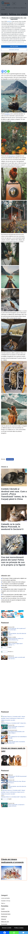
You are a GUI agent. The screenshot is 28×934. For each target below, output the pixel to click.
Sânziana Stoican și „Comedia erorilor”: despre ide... (13, 723)
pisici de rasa (10, 459)
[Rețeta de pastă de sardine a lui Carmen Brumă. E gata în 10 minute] (4, 639)
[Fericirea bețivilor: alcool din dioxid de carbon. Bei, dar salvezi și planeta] (4, 633)
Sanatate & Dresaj (5, 900)
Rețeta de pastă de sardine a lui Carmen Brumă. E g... (15, 639)
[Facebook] (2, 71)
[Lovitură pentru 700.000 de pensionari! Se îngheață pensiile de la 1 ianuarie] (4, 776)
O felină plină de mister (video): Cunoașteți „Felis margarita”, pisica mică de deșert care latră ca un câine (13, 591)
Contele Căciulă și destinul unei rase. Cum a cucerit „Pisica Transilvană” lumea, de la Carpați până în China (14, 494)
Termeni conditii (6, 928)
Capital (2, 908)
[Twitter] (5, 71)
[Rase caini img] (11, 765)
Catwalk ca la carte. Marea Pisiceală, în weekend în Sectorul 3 (12, 526)
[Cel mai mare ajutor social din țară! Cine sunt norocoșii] (4, 657)
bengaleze (7, 114)
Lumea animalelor (5, 898)
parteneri (9, 21)
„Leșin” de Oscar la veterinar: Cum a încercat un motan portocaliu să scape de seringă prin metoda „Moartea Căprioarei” (13, 600)
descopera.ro (12, 156)
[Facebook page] (12, 617)
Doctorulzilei (4, 924)
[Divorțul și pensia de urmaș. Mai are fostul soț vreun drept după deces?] (4, 781)
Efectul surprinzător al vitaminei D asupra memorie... (16, 727)
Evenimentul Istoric (5, 914)
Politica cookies (18, 928)
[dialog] (14, 34)
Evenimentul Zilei (5, 911)
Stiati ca (3, 903)
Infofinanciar (4, 916)
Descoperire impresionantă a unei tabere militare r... (16, 732)
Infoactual (3, 919)
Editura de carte (5, 921)
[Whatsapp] (8, 71)
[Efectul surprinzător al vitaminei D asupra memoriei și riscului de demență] (4, 727)
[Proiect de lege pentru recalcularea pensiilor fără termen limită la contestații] (4, 742)
